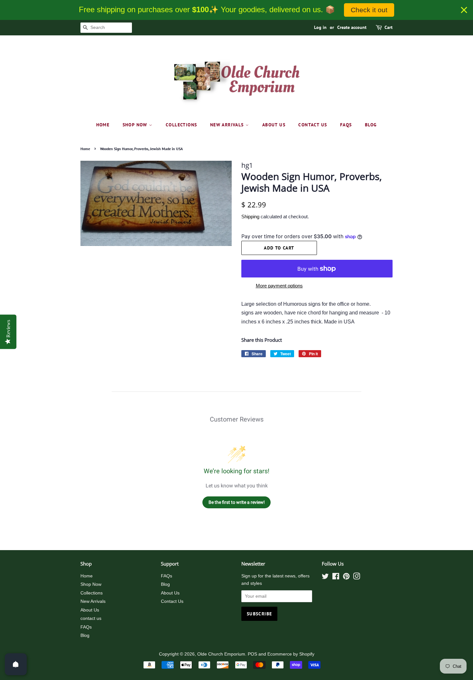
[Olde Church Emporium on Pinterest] (346, 577)
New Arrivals (228, 125)
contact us (312, 125)
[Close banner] (464, 10)
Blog (371, 125)
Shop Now (136, 125)
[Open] (16, 664)
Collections (181, 125)
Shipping (250, 216)
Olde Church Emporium (221, 654)
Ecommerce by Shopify (290, 654)
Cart (389, 27)
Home (103, 125)
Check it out (369, 10)
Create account (351, 27)
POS (252, 654)
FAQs (346, 125)
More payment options (279, 285)
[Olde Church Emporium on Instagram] (356, 577)
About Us (273, 125)
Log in (320, 27)
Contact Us (172, 601)
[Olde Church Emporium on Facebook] (335, 577)
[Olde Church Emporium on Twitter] (325, 577)
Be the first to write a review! (237, 502)
